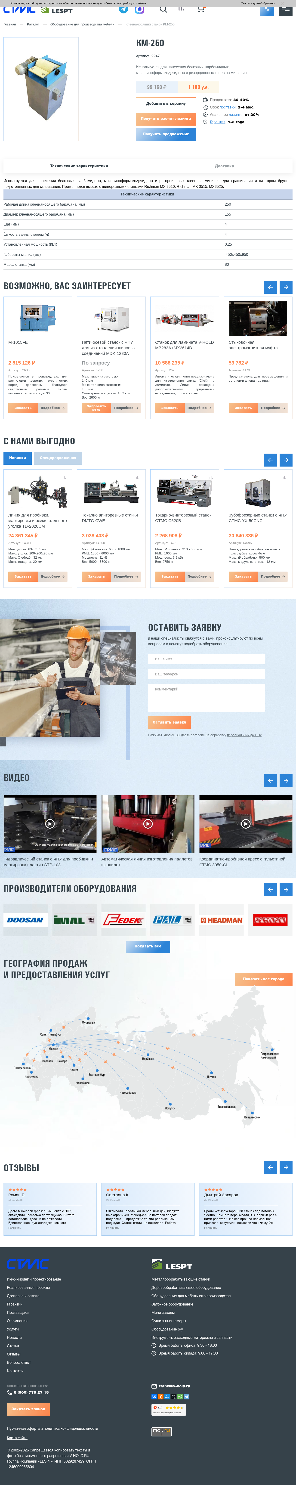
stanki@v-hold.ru (174, 1386)
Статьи (13, 1346)
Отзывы (21, 1168)
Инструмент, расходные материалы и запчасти (191, 1338)
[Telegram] (186, 1396)
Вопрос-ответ (19, 1362)
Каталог (33, 24)
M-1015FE (18, 342)
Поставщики (18, 1313)
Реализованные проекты (28, 1288)
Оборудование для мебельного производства (191, 1296)
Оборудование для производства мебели (82, 24)
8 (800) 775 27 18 (31, 1392)
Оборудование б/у (167, 1329)
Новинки (17, 458)
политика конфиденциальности (71, 1428)
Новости (14, 1338)
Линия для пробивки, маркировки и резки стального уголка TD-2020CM (37, 521)
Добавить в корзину (166, 103)
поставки (228, 107)
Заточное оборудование (172, 1304)
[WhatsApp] (180, 1396)
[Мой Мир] (167, 1396)
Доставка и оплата (23, 1296)
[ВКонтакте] (154, 1396)
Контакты (15, 1371)
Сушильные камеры (168, 1321)
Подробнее (50, 408)
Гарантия (217, 122)
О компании (17, 1321)
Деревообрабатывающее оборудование (186, 1288)
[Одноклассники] (160, 1396)
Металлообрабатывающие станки (180, 1279)
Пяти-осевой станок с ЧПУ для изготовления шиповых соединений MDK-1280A (109, 348)
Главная (9, 24)
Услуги (13, 1329)
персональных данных (244, 735)
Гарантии (14, 1304)
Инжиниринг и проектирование (34, 1279)
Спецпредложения (58, 458)
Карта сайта (17, 1438)
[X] (173, 1396)
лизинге (236, 115)
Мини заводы (163, 1313)
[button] (267, 9)
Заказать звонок (28, 1409)
